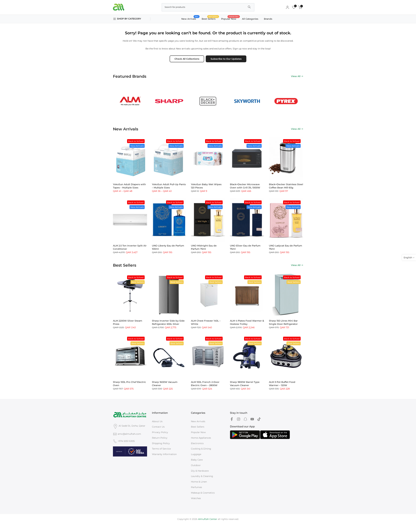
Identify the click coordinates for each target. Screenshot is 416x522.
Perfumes (196, 487)
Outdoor (196, 465)
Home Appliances (201, 437)
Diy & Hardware (200, 470)
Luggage (196, 454)
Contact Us (158, 426)
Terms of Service (161, 448)
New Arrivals (189, 18)
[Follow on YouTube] (252, 419)
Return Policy (159, 437)
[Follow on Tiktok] (259, 419)
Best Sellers (210, 18)
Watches (196, 498)
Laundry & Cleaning (202, 476)
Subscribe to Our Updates (226, 58)
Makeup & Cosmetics (203, 492)
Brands (268, 18)
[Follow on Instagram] (238, 419)
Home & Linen (199, 481)
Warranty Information (164, 454)
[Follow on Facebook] (232, 419)
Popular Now (230, 18)
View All (295, 76)
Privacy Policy (160, 432)
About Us (157, 421)
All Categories (250, 18)
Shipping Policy (161, 443)
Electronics (197, 443)
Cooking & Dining (201, 448)
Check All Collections (187, 58)
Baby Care (197, 459)
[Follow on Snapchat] (245, 419)
